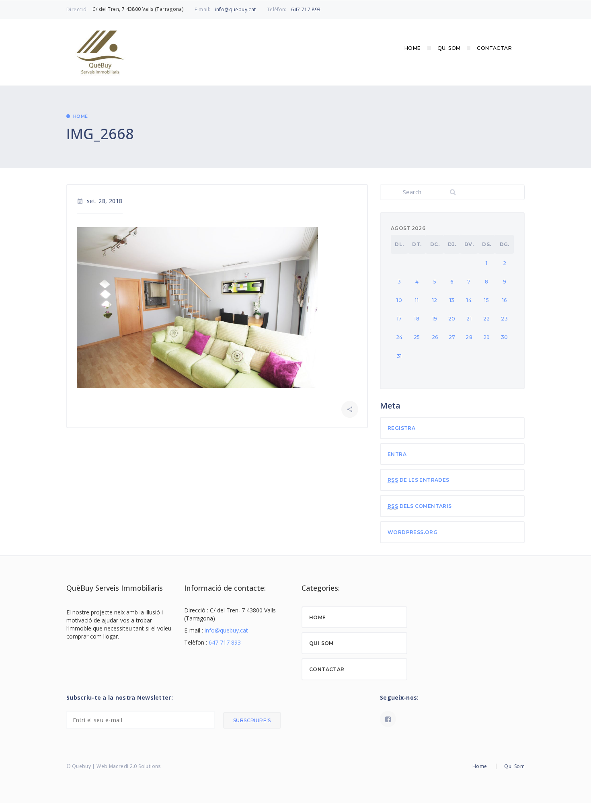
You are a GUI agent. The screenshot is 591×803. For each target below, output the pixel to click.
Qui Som (449, 48)
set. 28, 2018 (100, 201)
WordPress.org (412, 532)
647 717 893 (305, 9)
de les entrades (418, 480)
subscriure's (252, 720)
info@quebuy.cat (235, 9)
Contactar (494, 48)
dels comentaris (420, 506)
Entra (397, 454)
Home (412, 48)
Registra (401, 428)
